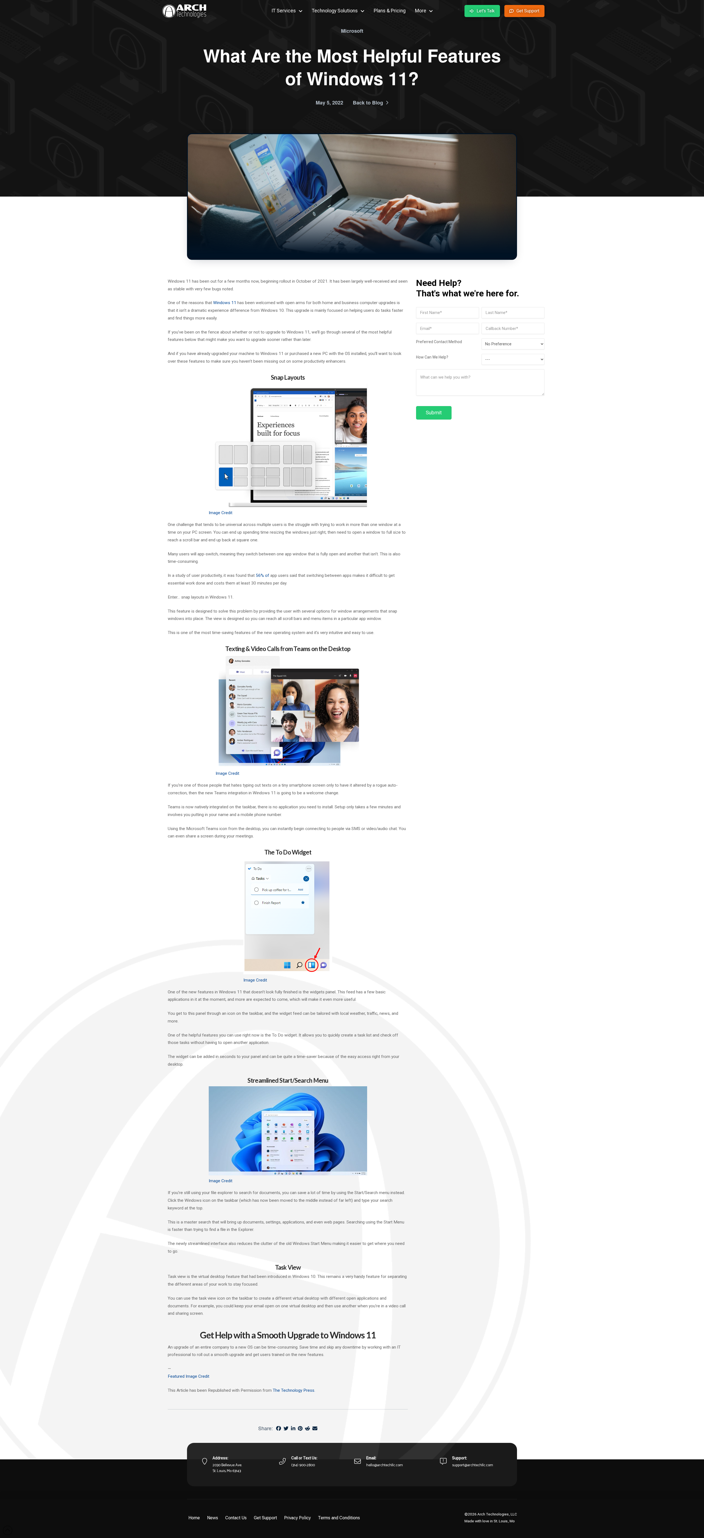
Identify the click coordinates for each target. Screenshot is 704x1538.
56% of (262, 575)
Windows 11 (224, 302)
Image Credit (220, 512)
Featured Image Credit (188, 1376)
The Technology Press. (294, 1390)
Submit (434, 412)
